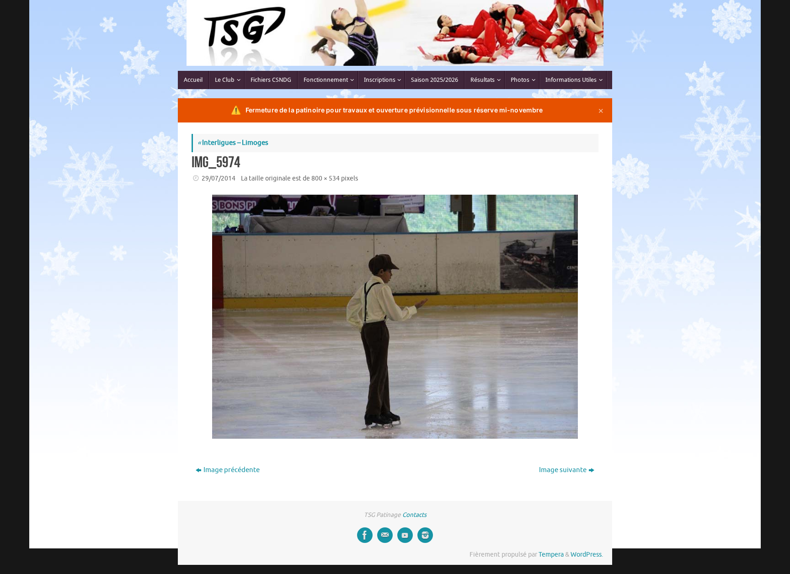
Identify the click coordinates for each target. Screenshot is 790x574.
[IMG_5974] (395, 317)
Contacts (414, 515)
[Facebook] (365, 535)
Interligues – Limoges (233, 142)
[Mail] (385, 535)
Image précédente (231, 470)
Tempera (551, 554)
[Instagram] (425, 535)
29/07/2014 (218, 178)
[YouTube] (405, 535)
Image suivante (563, 470)
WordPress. (587, 554)
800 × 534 (325, 178)
